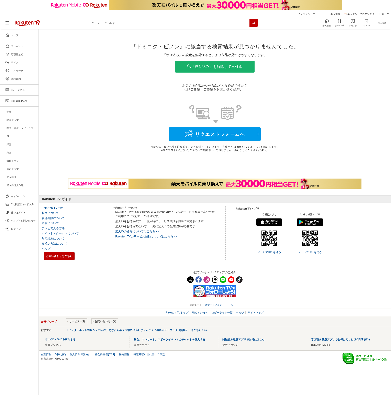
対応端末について (53, 238)
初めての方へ (200, 312)
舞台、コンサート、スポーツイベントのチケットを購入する (169, 339)
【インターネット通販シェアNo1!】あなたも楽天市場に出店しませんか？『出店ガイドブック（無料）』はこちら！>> (137, 330)
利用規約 (60, 354)
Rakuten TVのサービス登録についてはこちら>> (146, 236)
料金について (50, 213)
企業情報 (46, 354)
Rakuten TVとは (52, 208)
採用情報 (124, 354)
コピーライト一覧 (222, 312)
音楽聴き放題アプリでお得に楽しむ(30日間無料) (340, 339)
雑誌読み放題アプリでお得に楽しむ (243, 339)
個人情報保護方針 (80, 354)
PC (231, 304)
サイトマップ (256, 312)
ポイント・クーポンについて (60, 233)
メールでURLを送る (269, 252)
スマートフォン (213, 304)
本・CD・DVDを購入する (60, 339)
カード (322, 14)
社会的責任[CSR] (105, 354)
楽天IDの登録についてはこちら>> (137, 231)
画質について (50, 223)
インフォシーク (306, 14)
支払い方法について (54, 243)
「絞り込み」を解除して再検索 (216, 66)
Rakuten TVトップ (177, 312)
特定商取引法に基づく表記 (149, 354)
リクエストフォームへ (220, 134)
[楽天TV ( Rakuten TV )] (27, 24)
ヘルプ (46, 248)
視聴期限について (53, 218)
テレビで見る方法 (53, 228)
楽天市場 (335, 14)
